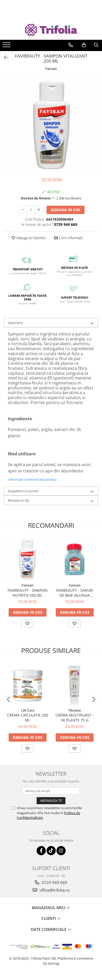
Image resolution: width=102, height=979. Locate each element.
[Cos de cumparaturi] (83, 45)
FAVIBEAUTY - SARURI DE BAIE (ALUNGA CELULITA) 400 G (74, 593)
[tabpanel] (51, 124)
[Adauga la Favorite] (27, 623)
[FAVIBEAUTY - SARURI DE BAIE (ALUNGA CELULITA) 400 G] (74, 559)
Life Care (27, 710)
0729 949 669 (54, 882)
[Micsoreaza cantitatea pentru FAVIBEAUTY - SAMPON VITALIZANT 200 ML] (23, 210)
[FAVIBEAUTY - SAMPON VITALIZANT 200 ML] (51, 124)
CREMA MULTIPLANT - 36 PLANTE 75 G (74, 718)
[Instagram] (61, 850)
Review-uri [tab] (18, 500)
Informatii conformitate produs (32, 479)
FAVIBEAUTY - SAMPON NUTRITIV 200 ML (28, 593)
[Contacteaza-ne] (71, 45)
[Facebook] (41, 850)
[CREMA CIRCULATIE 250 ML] (27, 684)
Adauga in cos (65, 209)
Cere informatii (70, 237)
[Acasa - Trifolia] (51, 30)
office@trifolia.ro (54, 890)
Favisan (51, 68)
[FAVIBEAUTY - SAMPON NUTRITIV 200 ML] (27, 559)
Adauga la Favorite (30, 237)
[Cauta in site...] (96, 45)
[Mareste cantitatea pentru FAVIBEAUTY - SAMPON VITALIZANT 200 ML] (39, 210)
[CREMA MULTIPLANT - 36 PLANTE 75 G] (74, 684)
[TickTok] (51, 850)
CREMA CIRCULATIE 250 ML (27, 718)
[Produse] (7, 46)
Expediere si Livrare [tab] (23, 491)
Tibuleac (74, 710)
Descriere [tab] (15, 322)
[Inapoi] (4, 57)
